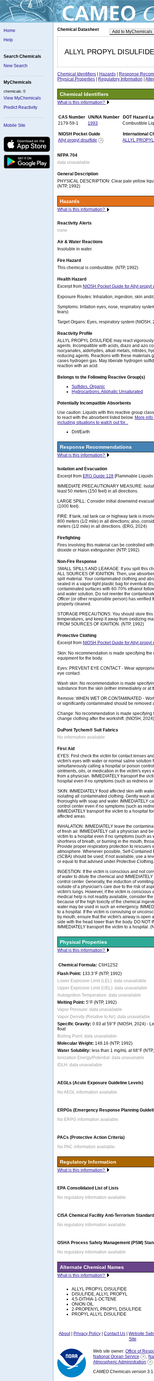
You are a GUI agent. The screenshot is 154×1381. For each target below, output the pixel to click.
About (64, 1333)
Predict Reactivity (20, 107)
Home (9, 30)
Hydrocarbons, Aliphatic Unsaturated (107, 391)
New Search (16, 65)
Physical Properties (76, 79)
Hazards (107, 74)
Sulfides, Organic (88, 386)
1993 (93, 123)
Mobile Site (14, 125)
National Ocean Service (116, 1356)
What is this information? (81, 102)
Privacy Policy (87, 1333)
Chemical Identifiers (76, 74)
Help (8, 39)
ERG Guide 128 (98, 476)
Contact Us (114, 1333)
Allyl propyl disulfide (77, 140)
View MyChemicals (22, 98)
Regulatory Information (120, 79)
